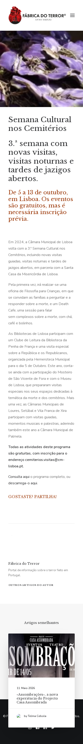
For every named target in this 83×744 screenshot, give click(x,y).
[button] (72, 15)
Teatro (56, 644)
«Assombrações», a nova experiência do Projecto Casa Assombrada (37, 698)
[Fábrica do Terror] (37, 15)
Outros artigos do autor (31, 585)
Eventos (34, 644)
